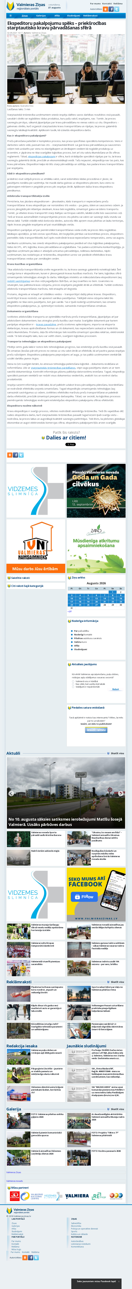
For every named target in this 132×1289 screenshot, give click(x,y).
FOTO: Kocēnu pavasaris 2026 (106, 1150)
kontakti (83, 634)
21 (105, 601)
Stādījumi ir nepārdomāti (88, 686)
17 (72, 601)
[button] (111, 10)
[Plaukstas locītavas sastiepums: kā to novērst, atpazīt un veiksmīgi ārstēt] (18, 993)
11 (80, 598)
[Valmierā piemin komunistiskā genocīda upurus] (18, 1139)
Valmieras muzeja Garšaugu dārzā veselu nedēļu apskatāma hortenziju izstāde (47, 927)
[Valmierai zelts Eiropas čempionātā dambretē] (18, 949)
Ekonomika (76, 1226)
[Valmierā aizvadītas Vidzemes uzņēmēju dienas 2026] (18, 1157)
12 (88, 598)
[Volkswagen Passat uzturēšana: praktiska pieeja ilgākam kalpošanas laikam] (79, 1012)
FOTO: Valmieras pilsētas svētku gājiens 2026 (47, 1115)
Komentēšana (77, 1246)
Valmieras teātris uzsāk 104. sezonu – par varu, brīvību (105, 963)
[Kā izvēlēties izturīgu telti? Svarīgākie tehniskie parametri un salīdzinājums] (18, 1030)
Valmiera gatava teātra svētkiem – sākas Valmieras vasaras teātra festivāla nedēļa (108, 946)
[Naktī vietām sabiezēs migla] (18, 857)
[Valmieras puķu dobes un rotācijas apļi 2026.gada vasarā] (18, 1056)
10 (72, 598)
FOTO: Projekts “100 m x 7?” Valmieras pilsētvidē (105, 1134)
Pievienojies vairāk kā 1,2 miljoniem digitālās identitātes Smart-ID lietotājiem (107, 1026)
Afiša (57, 15)
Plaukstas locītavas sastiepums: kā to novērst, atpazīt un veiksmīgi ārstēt (47, 990)
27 (96, 605)
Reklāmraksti (90, 15)
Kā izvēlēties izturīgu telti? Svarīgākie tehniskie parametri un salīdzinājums (46, 1026)
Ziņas (25, 15)
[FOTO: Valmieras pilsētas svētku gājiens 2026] (18, 1121)
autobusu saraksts (88, 638)
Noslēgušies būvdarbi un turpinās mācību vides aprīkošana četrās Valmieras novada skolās (106, 854)
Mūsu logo (16, 1249)
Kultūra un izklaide (79, 1234)
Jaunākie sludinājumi (86, 1045)
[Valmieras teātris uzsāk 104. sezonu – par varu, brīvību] (79, 968)
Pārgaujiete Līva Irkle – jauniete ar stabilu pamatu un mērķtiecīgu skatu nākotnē (47, 1071)
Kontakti (107, 3)
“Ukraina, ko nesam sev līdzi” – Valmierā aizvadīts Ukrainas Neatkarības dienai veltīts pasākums (107, 836)
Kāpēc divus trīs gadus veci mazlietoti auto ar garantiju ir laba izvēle (46, 1008)
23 (121, 601)
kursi (80, 641)
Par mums (95, 3)
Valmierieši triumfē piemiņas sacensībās (45, 963)
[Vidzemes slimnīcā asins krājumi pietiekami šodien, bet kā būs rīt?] (18, 1093)
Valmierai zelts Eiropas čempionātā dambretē (42, 944)
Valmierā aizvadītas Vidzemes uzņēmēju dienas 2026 (46, 1152)
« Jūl (69, 611)
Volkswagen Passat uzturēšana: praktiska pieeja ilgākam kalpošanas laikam (108, 1008)
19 (88, 601)
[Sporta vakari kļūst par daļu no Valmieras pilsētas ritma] (79, 993)
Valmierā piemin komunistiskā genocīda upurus (46, 1134)
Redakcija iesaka (21, 1045)
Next (121, 794)
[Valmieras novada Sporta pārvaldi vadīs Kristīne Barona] (18, 839)
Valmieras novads (14, 1181)
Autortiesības (77, 1241)
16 (121, 598)
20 (96, 601)
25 (80, 605)
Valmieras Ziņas (13, 1172)
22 (113, 601)
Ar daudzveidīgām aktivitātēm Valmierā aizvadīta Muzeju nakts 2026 (108, 1117)
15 (113, 598)
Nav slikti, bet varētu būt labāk (90, 684)
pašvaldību (81, 630)
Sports (74, 1231)
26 (88, 605)
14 (105, 598)
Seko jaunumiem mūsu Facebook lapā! (96, 1281)
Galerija (13, 1109)
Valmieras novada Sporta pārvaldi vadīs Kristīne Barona (46, 834)
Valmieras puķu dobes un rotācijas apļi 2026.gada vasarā (46, 1051)
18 (80, 601)
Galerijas (41, 15)
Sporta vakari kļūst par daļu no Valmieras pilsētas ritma (107, 988)
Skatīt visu (117, 753)
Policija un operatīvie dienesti (84, 1228)
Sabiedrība (76, 1223)
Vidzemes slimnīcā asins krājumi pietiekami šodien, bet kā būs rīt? (47, 1090)
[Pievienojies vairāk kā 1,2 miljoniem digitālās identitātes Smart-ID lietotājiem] (79, 1030)
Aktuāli (13, 753)
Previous (11, 794)
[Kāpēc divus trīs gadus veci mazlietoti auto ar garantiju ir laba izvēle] (18, 1012)
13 (96, 598)
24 (72, 605)
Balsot (115, 689)
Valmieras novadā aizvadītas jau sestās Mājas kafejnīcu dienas (108, 926)
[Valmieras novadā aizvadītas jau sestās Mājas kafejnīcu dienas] (79, 931)
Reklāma (118, 3)
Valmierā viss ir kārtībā (87, 681)
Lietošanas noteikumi (80, 1244)
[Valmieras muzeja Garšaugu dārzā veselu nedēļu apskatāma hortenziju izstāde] (18, 931)
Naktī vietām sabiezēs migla (45, 850)
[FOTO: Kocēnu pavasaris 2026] (79, 1157)
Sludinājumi (73, 15)
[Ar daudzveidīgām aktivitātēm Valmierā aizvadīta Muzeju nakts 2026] (79, 1121)
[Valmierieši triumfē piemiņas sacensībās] (18, 968)
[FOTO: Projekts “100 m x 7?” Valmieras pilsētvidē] (79, 1139)
